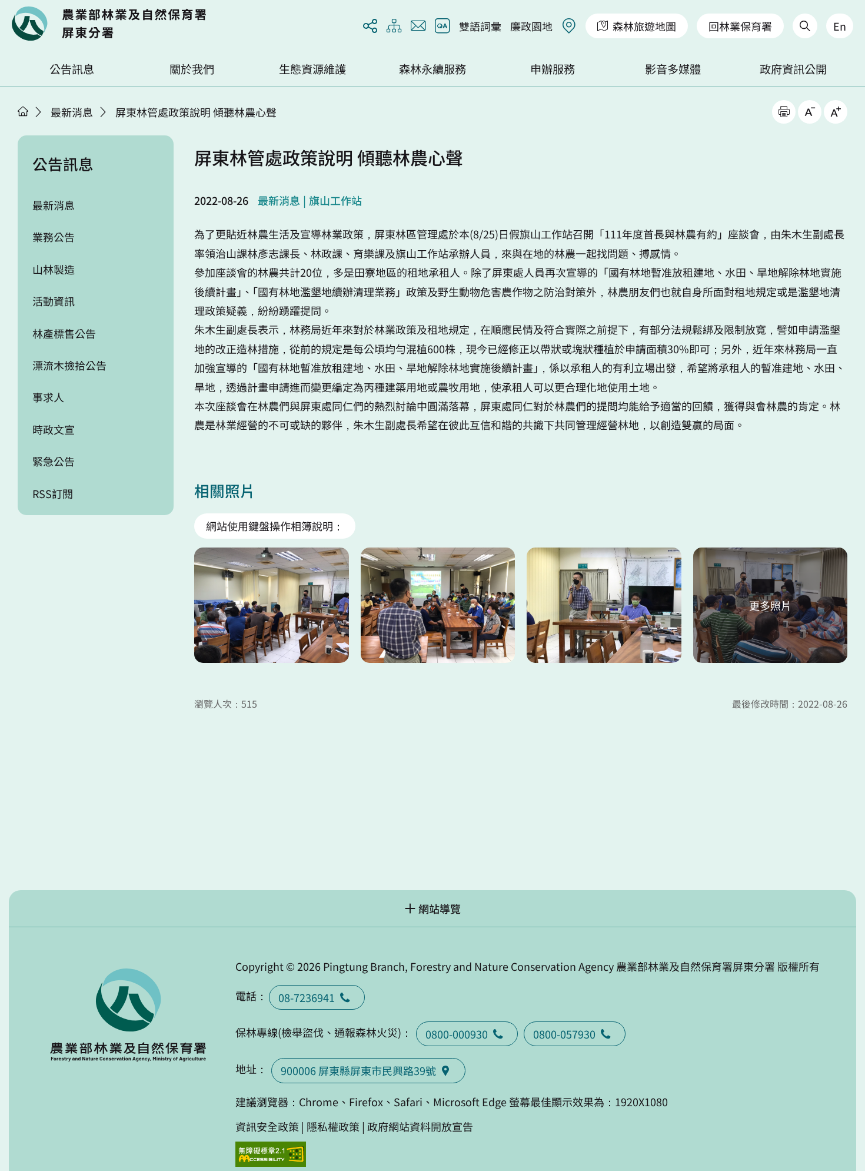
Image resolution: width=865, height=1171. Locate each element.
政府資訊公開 (793, 69)
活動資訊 (53, 300)
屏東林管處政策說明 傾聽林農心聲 (196, 112)
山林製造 (53, 269)
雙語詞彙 (480, 26)
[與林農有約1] (271, 606)
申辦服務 (552, 69)
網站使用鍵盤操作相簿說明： (275, 525)
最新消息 (72, 112)
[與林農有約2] (438, 606)
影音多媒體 (673, 69)
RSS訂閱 (52, 493)
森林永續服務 (432, 69)
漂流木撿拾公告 (69, 365)
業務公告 (53, 236)
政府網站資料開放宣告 (420, 1126)
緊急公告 (53, 461)
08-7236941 (306, 997)
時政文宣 (53, 429)
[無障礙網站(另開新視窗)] (270, 1154)
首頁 (23, 111)
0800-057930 (564, 1033)
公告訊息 (71, 69)
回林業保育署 (740, 26)
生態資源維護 (312, 69)
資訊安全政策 (267, 1126)
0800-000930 (456, 1033)
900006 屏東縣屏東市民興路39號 (358, 1070)
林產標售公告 (64, 333)
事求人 (48, 396)
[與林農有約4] (770, 606)
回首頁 (109, 23)
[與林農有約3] (604, 606)
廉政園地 (531, 26)
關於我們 (191, 69)
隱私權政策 (333, 1126)
